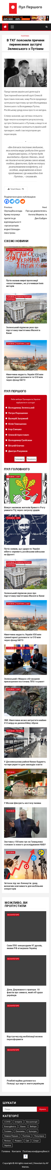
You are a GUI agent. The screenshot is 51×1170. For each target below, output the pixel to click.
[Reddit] (22, 201)
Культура (33, 1131)
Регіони (19, 731)
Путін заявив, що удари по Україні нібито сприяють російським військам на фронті (24, 552)
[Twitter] (17, 201)
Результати (31, 459)
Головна (6, 1151)
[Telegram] (12, 201)
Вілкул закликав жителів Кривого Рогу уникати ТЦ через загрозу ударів (24, 509)
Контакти (16, 1151)
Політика (25, 36)
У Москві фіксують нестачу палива (22, 803)
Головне (11, 297)
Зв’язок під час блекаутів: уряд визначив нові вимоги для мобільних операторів (23, 886)
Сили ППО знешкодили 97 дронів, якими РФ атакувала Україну (24, 947)
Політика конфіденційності (36, 1151)
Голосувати (19, 459)
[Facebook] (6, 201)
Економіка (20, 1131)
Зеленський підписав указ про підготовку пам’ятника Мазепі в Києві (23, 330)
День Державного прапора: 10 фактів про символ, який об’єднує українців (25, 992)
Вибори (33, 1126)
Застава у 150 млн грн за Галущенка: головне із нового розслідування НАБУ (25, 843)
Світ (30, 250)
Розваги (18, 1140)
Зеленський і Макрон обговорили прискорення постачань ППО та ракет (24, 680)
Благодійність (10, 1126)
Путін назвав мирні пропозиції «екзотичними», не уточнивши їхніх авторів (24, 283)
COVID (7, 1122)
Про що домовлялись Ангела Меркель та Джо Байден (36, 213)
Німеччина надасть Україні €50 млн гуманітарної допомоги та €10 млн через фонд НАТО (24, 377)
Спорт (36, 1140)
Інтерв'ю (18, 1122)
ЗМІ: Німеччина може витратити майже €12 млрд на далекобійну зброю (25, 721)
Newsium (38, 1163)
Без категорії (13, 915)
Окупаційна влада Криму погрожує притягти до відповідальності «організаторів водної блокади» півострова (13, 220)
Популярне (22, 250)
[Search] (46, 26)
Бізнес (23, 1126)
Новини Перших (23, 297)
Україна (29, 648)
